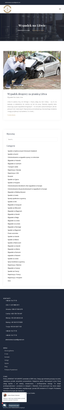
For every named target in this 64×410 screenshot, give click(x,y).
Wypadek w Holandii (14, 160)
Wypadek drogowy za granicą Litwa (27, 94)
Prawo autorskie (13, 233)
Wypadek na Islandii (14, 246)
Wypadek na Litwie (13, 97)
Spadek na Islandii (13, 236)
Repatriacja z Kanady (14, 170)
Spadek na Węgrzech (14, 230)
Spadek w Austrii (13, 154)
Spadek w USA (12, 202)
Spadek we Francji (13, 271)
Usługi (6, 360)
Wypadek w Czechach (14, 164)
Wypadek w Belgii (13, 217)
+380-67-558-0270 (17, 309)
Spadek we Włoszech (14, 208)
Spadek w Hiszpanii (14, 183)
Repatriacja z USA (13, 173)
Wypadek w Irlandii (14, 214)
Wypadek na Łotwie (14, 224)
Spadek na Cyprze (13, 179)
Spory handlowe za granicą (16, 262)
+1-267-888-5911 (14, 305)
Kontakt (7, 357)
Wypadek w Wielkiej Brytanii (16, 192)
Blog (5, 366)
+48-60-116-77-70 (11, 301)
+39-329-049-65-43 (17, 318)
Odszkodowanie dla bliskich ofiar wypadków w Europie (25, 186)
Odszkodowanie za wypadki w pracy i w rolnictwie (23, 157)
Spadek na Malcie (13, 240)
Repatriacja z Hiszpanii (15, 278)
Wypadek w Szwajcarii (15, 205)
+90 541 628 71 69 (16, 327)
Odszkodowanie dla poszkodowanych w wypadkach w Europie (27, 189)
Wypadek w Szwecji (14, 268)
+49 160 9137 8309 (16, 322)
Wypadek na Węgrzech (15, 211)
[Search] (55, 139)
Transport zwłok (13, 167)
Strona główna (9, 351)
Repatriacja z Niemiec (14, 265)
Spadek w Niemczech (14, 243)
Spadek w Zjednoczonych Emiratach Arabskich (22, 151)
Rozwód (10, 176)
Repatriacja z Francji (14, 274)
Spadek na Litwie (13, 259)
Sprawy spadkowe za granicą (17, 198)
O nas (6, 354)
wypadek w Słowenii (14, 255)
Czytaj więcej (11, 115)
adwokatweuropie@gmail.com (12, 2)
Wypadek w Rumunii (14, 252)
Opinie (6, 363)
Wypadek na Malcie (14, 249)
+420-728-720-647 (16, 314)
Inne (21, 97)
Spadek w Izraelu (13, 195)
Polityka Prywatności (10, 370)
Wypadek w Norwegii (14, 227)
